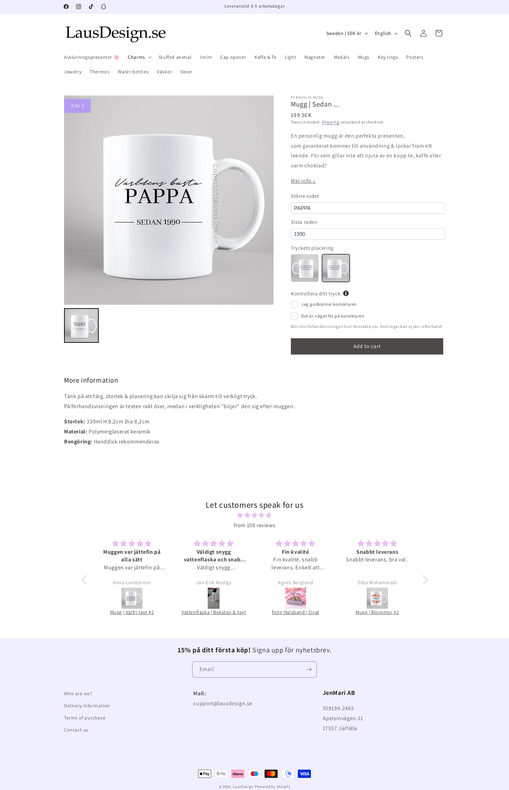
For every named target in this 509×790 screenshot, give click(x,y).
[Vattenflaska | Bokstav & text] (213, 598)
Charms (136, 57)
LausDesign (243, 786)
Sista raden (304, 222)
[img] (254, 515)
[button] (139, 57)
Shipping (330, 122)
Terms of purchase (84, 718)
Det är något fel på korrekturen (333, 316)
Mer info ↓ (303, 180)
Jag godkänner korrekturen (329, 304)
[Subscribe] (308, 669)
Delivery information (87, 705)
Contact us (76, 730)
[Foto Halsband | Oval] (295, 598)
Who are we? (78, 693)
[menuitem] (81, 325)
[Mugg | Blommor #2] (377, 598)
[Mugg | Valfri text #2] (131, 598)
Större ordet (305, 196)
